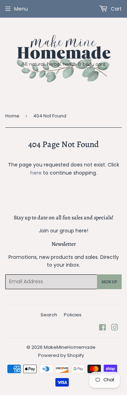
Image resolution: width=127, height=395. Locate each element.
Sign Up (109, 282)
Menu (21, 8)
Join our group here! (63, 230)
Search (49, 314)
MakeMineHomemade (70, 347)
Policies (72, 314)
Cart (115, 8)
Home (12, 116)
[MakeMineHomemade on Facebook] (102, 328)
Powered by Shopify (61, 355)
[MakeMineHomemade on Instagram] (114, 328)
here (36, 172)
